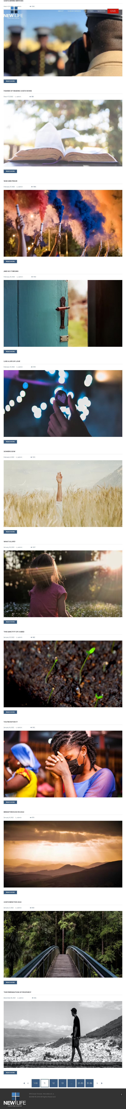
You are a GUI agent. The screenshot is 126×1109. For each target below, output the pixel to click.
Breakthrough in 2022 (14, 812)
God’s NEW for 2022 (12, 902)
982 (34, 637)
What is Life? (9, 541)
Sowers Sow (9, 451)
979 (33, 817)
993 (33, 727)
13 (62, 1083)
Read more (10, 81)
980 (33, 96)
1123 (34, 457)
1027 (34, 547)
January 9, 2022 (9, 817)
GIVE (113, 11)
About (60, 11)
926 (35, 998)
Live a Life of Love (12, 361)
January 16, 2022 (9, 727)
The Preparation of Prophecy (17, 992)
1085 (34, 187)
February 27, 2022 (9, 187)
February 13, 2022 (9, 367)
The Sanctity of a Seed (14, 632)
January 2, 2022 (9, 908)
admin (19, 96)
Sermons (101, 11)
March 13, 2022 (8, 96)
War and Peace (10, 181)
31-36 (89, 1083)
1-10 (36, 1083)
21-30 (80, 1083)
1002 (34, 277)
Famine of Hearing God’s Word (18, 91)
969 (33, 908)
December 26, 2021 (10, 998)
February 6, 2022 (9, 457)
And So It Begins (11, 271)
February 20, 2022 (9, 277)
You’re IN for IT (11, 722)
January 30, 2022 (9, 547)
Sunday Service (74, 11)
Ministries (89, 11)
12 (54, 1083)
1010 (34, 367)
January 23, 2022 (9, 637)
